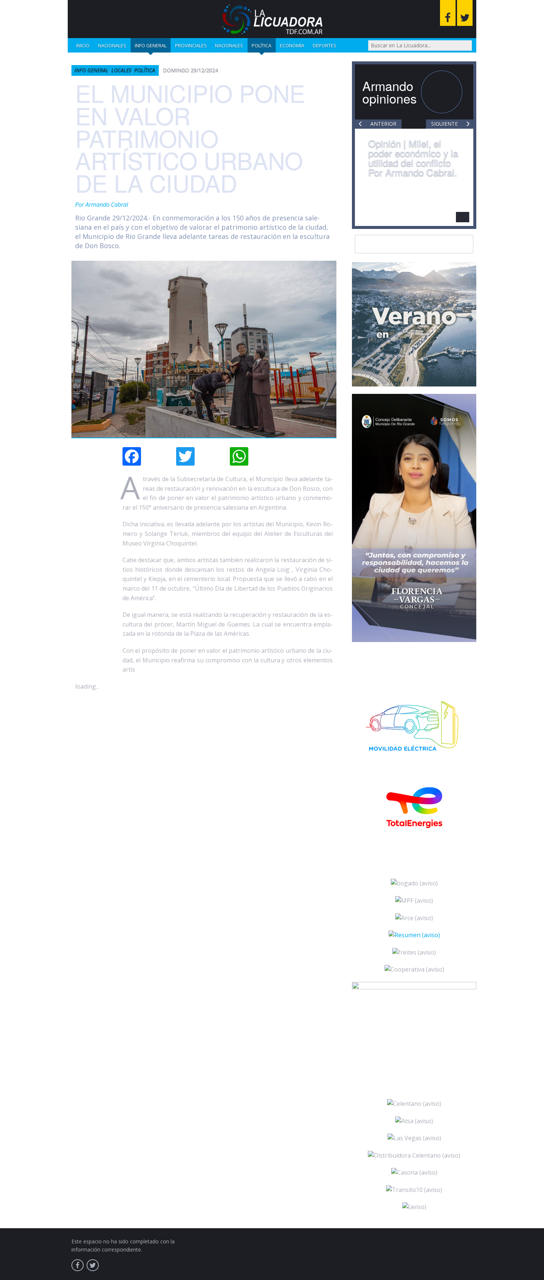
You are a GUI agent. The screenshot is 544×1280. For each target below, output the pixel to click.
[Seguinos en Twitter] (465, 13)
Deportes (324, 45)
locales (121, 70)
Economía (292, 45)
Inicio (83, 45)
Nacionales (112, 45)
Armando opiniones (389, 92)
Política (261, 45)
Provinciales (191, 45)
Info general (151, 45)
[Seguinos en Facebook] (448, 13)
